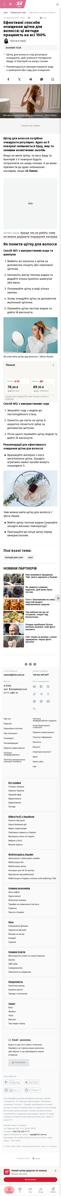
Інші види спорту (16, 1023)
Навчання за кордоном (19, 972)
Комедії (12, 938)
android (12, 1081)
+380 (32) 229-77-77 (20, 1131)
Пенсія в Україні (16, 912)
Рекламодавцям (11, 743)
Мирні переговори (17, 828)
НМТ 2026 (12, 964)
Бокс (10, 1007)
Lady (5, 13)
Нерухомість (15, 981)
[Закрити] (55, 1171)
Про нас (7, 719)
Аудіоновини (14, 802)
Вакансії (36, 747)
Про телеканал (10, 733)
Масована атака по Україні (21, 836)
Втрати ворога (15, 844)
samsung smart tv (32, 1089)
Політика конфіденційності (12, 754)
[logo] (19, 4)
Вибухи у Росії (15, 840)
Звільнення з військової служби (24, 858)
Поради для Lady (18, 13)
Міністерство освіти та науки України (26, 956)
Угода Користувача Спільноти (41, 727)
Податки (12, 908)
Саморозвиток (15, 968)
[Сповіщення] (57, 4)
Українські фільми (17, 930)
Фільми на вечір (16, 934)
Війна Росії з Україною (21, 816)
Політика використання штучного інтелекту (14, 761)
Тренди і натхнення (17, 993)
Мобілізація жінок (17, 866)
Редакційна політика (13, 729)
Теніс (10, 1015)
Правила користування (14, 748)
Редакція (8, 724)
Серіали (12, 942)
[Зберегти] (52, 79)
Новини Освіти (16, 952)
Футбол (12, 1011)
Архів (35, 757)
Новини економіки (19, 888)
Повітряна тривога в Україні (22, 832)
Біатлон (12, 1019)
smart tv (12, 1089)
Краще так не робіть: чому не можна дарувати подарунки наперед (30, 234)
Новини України (16, 790)
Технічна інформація (42, 737)
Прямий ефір (14, 794)
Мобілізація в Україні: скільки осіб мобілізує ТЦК (32, 878)
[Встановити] (30, 1175)
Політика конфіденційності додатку (44, 720)
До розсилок (19, 1063)
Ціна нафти (14, 892)
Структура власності (42, 752)
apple (32, 1081)
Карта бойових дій (17, 824)
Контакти (37, 742)
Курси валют (14, 896)
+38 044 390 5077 (41, 675)
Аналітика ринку (16, 985)
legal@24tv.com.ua (38, 1134)
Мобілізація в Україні (20, 854)
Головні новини (16, 786)
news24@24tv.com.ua (14, 675)
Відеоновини (14, 798)
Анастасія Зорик (18, 41)
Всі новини (14, 782)
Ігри (34, 767)
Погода (11, 806)
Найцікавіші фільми (18, 926)
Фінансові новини (17, 900)
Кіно (11, 922)
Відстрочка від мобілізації (21, 874)
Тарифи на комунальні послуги (23, 904)
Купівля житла (15, 989)
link (34, 686)
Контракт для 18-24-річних (21, 870)
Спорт (11, 1003)
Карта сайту (38, 762)
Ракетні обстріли (16, 820)
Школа (11, 960)
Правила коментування (43, 732)
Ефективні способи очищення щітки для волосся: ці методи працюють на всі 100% (43, 13)
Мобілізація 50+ (16, 862)
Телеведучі (9, 738)
